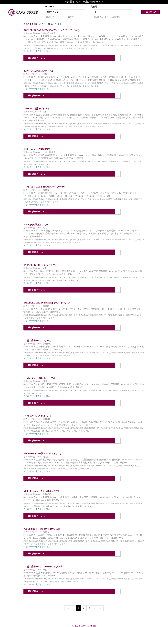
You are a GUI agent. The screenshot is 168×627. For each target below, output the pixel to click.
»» (100, 608)
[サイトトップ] (23, 12)
